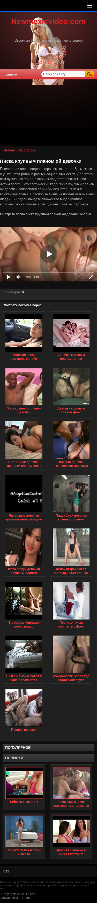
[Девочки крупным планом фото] (71, 405)
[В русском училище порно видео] (23, 620)
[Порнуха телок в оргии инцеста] (23, 831)
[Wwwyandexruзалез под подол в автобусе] (71, 673)
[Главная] (48, 24)
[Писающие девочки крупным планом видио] (23, 512)
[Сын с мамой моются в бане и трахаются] (23, 673)
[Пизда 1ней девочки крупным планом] (71, 512)
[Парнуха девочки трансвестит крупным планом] (71, 459)
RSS (6, 871)
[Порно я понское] (23, 727)
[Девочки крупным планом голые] (71, 352)
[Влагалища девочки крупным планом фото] (23, 459)
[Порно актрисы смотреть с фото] (71, 620)
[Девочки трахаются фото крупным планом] (71, 566)
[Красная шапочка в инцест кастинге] (71, 831)
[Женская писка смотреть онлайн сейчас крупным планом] (23, 352)
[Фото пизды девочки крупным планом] (23, 566)
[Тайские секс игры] (23, 783)
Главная (10, 74)
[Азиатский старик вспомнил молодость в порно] (71, 783)
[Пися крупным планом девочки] (23, 405)
